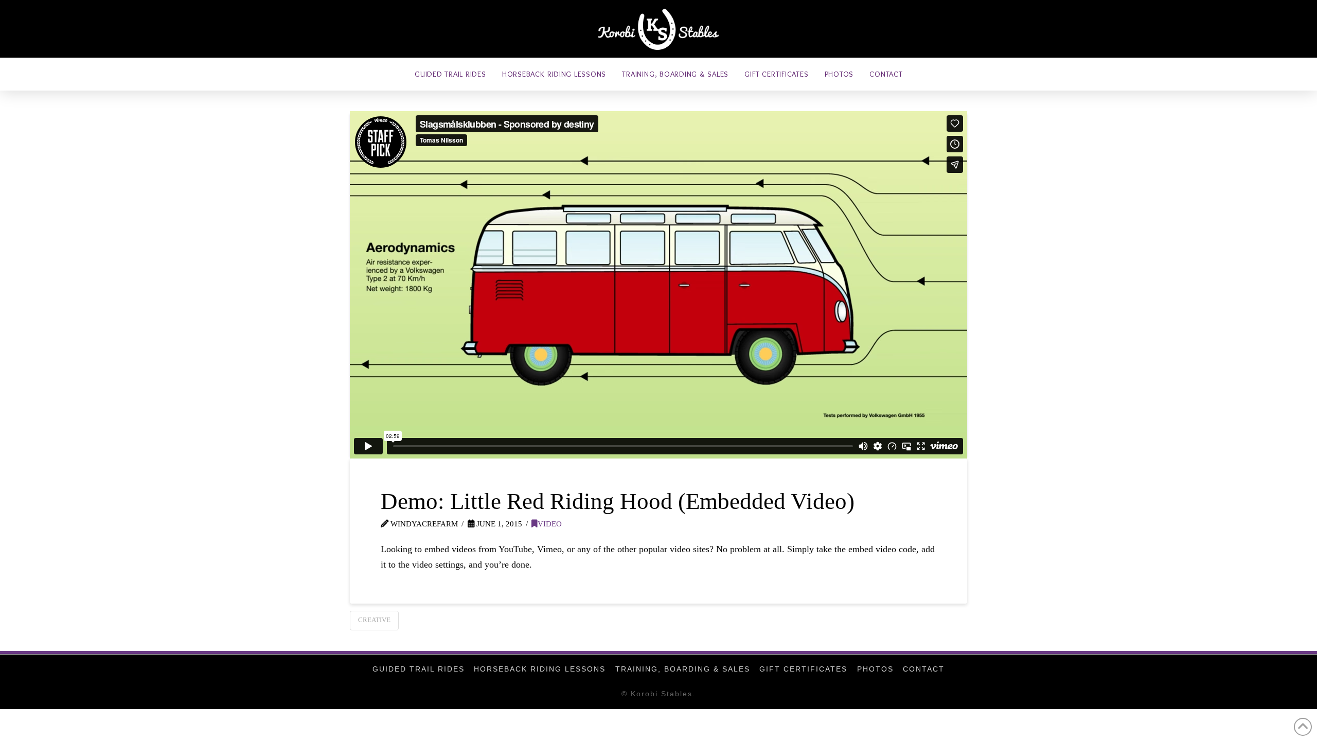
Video (550, 523)
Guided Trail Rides (418, 669)
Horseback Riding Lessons (540, 669)
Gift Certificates (803, 669)
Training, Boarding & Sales (682, 669)
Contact (924, 669)
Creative (374, 620)
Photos (875, 669)
